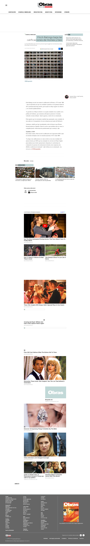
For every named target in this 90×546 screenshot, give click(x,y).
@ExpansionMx (33, 192)
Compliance (64, 538)
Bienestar (43, 526)
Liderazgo (43, 496)
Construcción (12, 12)
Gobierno (7, 520)
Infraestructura (38, 12)
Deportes (25, 510)
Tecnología (7, 511)
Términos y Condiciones (73, 538)
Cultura (43, 510)
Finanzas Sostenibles (28, 522)
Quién (42, 501)
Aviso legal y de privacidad (54, 538)
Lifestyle (25, 502)
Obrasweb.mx (84, 535)
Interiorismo (58, 12)
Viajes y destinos (45, 524)
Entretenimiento (27, 509)
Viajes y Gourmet (27, 514)
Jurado (42, 529)
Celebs (42, 516)
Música (24, 512)
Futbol (24, 496)
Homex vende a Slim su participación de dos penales (43, 179)
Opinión (7, 526)
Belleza (42, 507)
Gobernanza (25, 520)
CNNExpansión (36, 149)
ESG (6, 514)
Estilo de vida (44, 517)
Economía (7, 509)
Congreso (7, 522)
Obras (6, 496)
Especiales (43, 499)
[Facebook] (59, 49)
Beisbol (25, 497)
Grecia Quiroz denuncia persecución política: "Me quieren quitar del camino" (74, 44)
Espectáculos (44, 502)
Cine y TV (25, 511)
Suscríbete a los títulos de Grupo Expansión (71, 523)
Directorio (82, 538)
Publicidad (45, 538)
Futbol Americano (27, 499)
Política (7, 519)
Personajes (43, 525)
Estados (7, 525)
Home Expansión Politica (10, 507)
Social (24, 519)
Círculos (43, 505)
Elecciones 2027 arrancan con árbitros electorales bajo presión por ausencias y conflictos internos (74, 39)
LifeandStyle (8, 516)
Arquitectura (48, 12)
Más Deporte (26, 501)
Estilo (24, 507)
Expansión (66, 12)
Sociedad (7, 527)
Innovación (25, 524)
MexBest (43, 520)
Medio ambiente (26, 517)
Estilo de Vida (44, 527)
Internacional (8, 510)
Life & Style (25, 506)
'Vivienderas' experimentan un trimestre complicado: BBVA (23, 179)
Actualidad (25, 530)
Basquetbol (25, 500)
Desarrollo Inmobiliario (24, 12)
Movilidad (25, 521)
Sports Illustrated (9, 530)
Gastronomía (44, 521)
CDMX (6, 524)
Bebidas (42, 522)
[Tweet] (62, 49)
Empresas (7, 506)
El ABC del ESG (26, 525)
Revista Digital (26, 504)
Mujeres (7, 515)
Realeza (42, 504)
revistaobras (81, 535)
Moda (42, 506)
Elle (42, 512)
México (6, 521)
